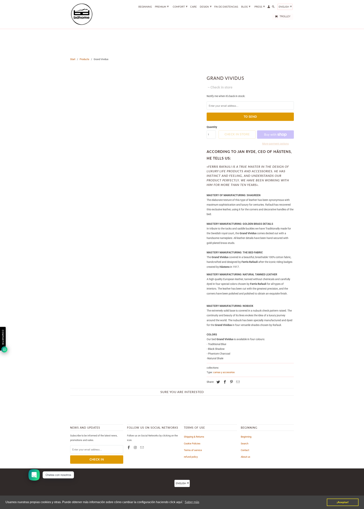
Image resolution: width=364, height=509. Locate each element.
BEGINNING (145, 7)
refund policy (191, 456)
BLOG (245, 6)
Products (84, 59)
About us (245, 456)
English (285, 6)
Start (72, 59)
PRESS (259, 6)
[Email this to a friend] (237, 382)
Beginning (246, 436)
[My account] (269, 7)
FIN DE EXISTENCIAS (226, 7)
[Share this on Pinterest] (231, 382)
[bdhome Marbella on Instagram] (136, 447)
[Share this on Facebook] (224, 382)
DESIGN (206, 6)
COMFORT (180, 6)
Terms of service (193, 450)
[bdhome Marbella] (81, 14)
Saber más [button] (192, 502)
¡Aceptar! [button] (343, 502)
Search (244, 443)
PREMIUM (162, 6)
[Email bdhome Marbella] (142, 447)
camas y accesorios (224, 372)
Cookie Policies (192, 443)
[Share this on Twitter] (218, 382)
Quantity (212, 126)
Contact (245, 450)
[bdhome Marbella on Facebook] (129, 447)
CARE (193, 7)
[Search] (273, 7)
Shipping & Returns (194, 436)
